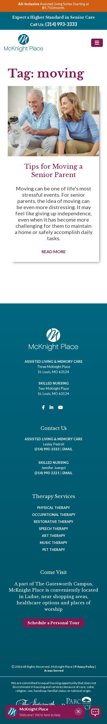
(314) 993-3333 (61, 24)
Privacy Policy (84, 667)
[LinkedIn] (51, 407)
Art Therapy (53, 536)
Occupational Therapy (53, 515)
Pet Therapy (53, 550)
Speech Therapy (53, 529)
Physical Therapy (53, 508)
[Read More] (53, 174)
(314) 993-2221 (47, 473)
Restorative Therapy (53, 522)
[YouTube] (60, 407)
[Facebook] (43, 407)
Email (67, 449)
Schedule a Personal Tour (53, 623)
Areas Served (53, 670)
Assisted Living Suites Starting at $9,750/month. (53, 6)
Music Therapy (53, 543)
